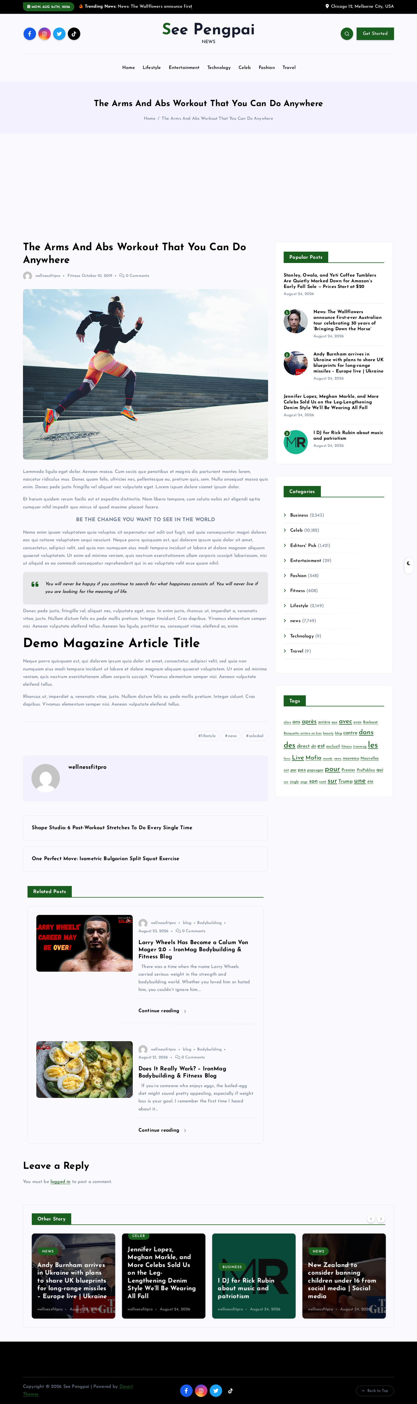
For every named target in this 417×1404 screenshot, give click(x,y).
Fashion (267, 68)
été (370, 781)
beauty (328, 733)
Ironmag (360, 746)
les (373, 745)
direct (303, 746)
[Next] (381, 1218)
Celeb (245, 68)
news (232, 736)
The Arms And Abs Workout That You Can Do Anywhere (217, 119)
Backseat (370, 722)
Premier (348, 770)
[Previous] (371, 1218)
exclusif (333, 746)
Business (299, 515)
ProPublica (366, 770)
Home (128, 68)
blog (187, 923)
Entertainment (184, 68)
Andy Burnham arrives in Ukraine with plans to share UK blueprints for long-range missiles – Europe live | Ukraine (72, 1281)
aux (334, 722)
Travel (289, 68)
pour (332, 768)
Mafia (314, 758)
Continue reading (159, 1011)
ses (286, 781)
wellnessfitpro (47, 276)
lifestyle (208, 736)
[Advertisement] (208, 187)
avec (345, 721)
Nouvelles (370, 758)
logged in (60, 1182)
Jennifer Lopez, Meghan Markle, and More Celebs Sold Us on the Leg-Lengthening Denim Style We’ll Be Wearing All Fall (331, 402)
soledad (256, 736)
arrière (324, 722)
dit (313, 746)
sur (332, 780)
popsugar (315, 770)
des (289, 745)
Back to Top (377, 1391)
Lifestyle (152, 68)
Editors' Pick (303, 545)
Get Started (375, 33)
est (321, 746)
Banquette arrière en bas (303, 733)
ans (296, 721)
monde (328, 758)
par (293, 770)
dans (366, 732)
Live (298, 758)
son (313, 781)
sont (322, 781)
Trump (345, 781)
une (360, 780)
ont (286, 770)
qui (379, 769)
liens (287, 758)
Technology (219, 68)
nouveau (351, 758)
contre (350, 733)
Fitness (74, 276)
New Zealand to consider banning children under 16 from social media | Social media (342, 1281)
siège (304, 781)
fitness (347, 746)
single (294, 781)
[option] (73, 1276)
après (309, 721)
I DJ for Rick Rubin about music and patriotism (246, 1289)
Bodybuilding (209, 923)
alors (287, 722)
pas (302, 769)
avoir (357, 722)
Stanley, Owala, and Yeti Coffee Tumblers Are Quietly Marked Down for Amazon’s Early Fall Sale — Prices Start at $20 (330, 281)
